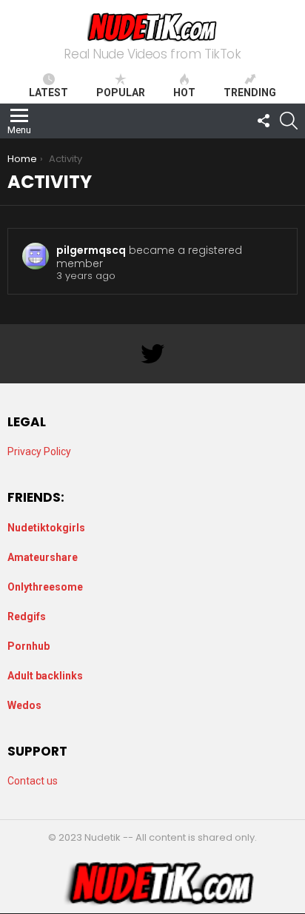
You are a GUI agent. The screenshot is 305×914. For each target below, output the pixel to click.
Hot (184, 92)
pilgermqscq (91, 250)
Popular (120, 92)
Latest (48, 92)
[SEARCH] (289, 120)
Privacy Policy (39, 451)
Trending (250, 92)
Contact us (32, 781)
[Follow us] (263, 120)
